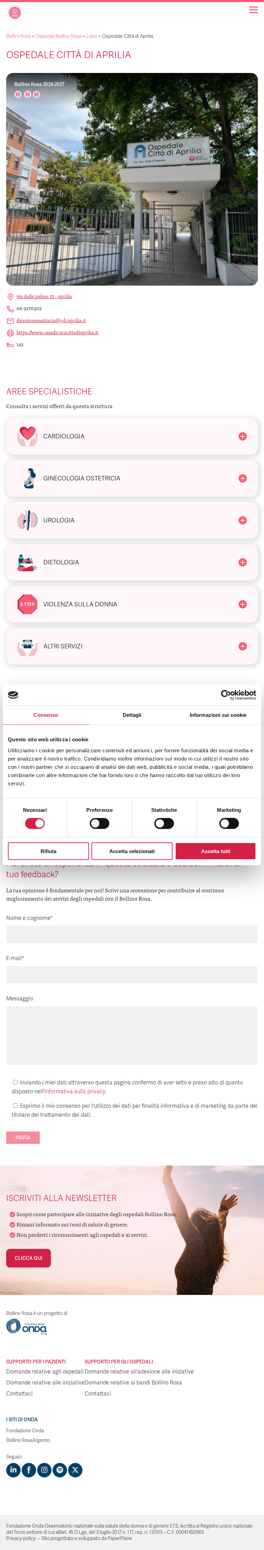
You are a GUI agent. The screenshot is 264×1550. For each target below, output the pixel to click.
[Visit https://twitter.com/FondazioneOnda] (75, 1470)
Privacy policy (21, 1538)
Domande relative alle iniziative (45, 1382)
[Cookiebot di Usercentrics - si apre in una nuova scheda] (226, 695)
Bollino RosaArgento (28, 1440)
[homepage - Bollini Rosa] (14, 15)
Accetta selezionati (132, 851)
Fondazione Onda (25, 1431)
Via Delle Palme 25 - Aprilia (44, 296)
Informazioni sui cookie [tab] (218, 715)
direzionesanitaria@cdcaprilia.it (51, 320)
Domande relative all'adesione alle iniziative (139, 1371)
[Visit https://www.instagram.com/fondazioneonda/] (44, 1470)
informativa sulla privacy (74, 1091)
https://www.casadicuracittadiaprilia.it (57, 332)
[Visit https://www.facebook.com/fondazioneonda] (29, 1470)
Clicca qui (28, 1258)
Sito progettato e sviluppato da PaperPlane (86, 1538)
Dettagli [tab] (132, 715)
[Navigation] (253, 10)
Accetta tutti (215, 851)
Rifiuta (48, 851)
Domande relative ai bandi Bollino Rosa (133, 1382)
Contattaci (19, 1393)
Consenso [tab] (45, 715)
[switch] (99, 823)
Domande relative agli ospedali (45, 1371)
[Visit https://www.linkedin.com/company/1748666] (13, 1470)
